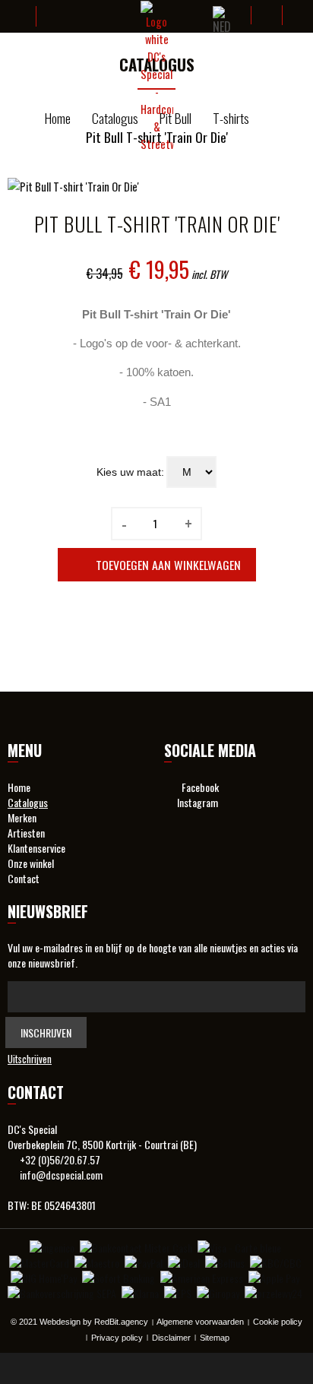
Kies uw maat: (130, 472)
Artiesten (26, 833)
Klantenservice (36, 848)
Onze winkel (31, 863)
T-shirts (231, 118)
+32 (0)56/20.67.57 (60, 1159)
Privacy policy (117, 1337)
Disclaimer (171, 1337)
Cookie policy (277, 1321)
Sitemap (214, 1337)
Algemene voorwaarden (200, 1321)
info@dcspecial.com (61, 1175)
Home (58, 118)
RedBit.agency (121, 1321)
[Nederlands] (222, 22)
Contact (24, 878)
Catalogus (115, 118)
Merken (22, 817)
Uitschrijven (30, 1059)
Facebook (195, 787)
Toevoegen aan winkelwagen (168, 565)
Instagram (195, 802)
